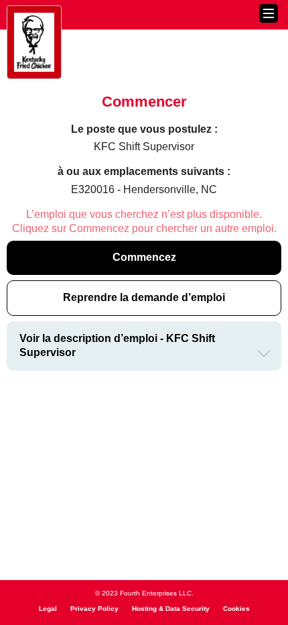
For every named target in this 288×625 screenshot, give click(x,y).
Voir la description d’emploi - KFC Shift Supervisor (117, 345)
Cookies (236, 608)
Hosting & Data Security (171, 608)
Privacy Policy (94, 608)
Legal (48, 608)
